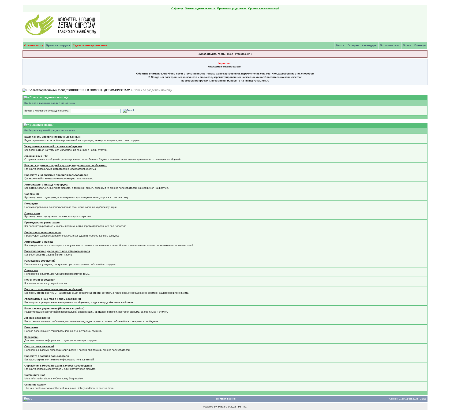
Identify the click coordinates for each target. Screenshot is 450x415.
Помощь (420, 45)
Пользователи (390, 45)
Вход (230, 53)
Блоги (340, 45)
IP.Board (222, 406)
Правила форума (58, 45)
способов (307, 73)
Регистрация (242, 53)
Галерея (353, 45)
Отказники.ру (33, 45)
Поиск (407, 45)
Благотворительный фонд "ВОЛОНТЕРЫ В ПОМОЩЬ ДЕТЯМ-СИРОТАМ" (80, 90)
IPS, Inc (241, 406)
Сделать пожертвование (90, 45)
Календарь (369, 45)
